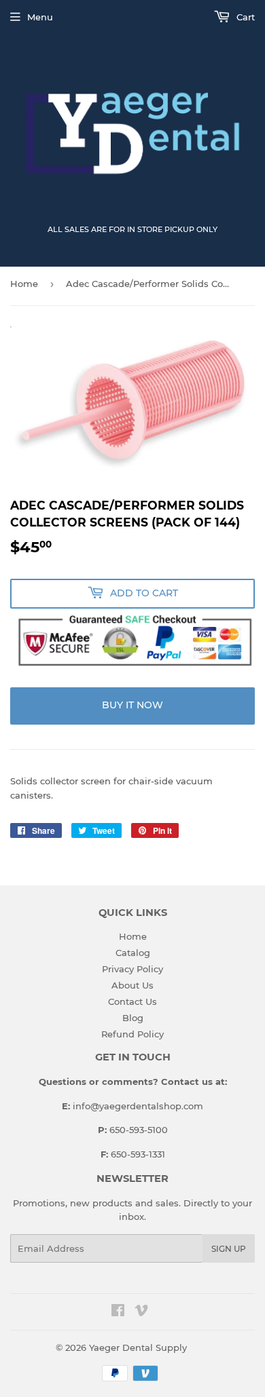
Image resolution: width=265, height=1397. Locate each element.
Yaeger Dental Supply (138, 1347)
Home (24, 283)
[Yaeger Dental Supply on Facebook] (118, 1312)
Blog (132, 1017)
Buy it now (132, 705)
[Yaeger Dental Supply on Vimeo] (141, 1312)
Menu (40, 17)
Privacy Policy (132, 968)
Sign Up (228, 1249)
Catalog (133, 952)
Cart (244, 17)
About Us (132, 985)
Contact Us (132, 1001)
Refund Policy (132, 1034)
